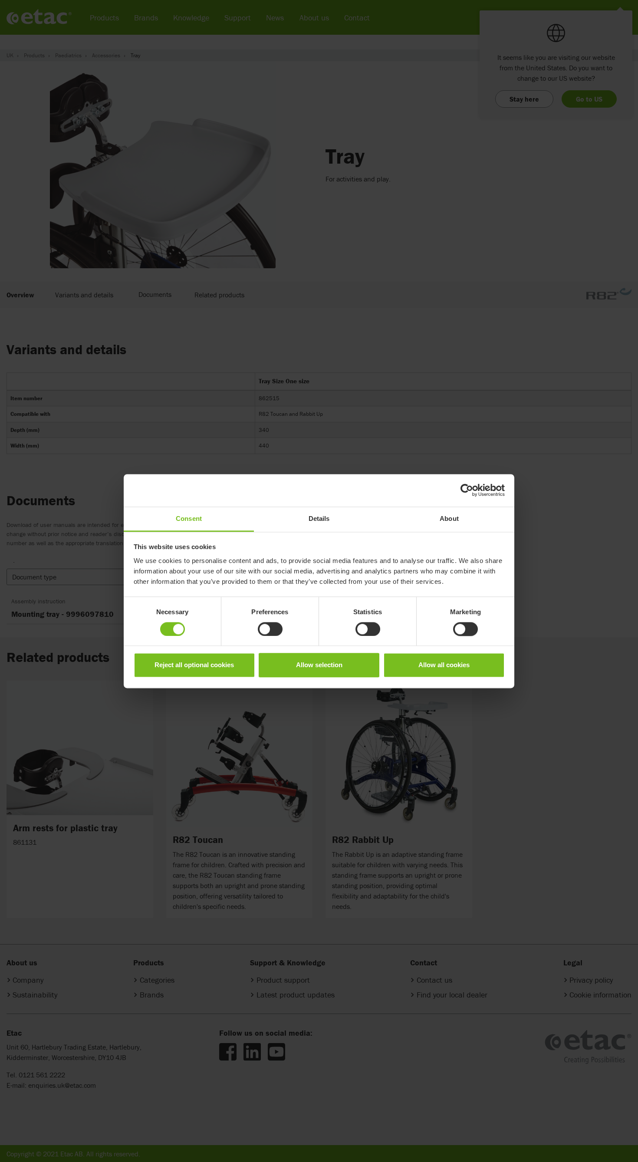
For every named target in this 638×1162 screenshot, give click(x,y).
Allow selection (319, 665)
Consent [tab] (189, 518)
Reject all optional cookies (194, 665)
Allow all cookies (444, 665)
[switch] (270, 629)
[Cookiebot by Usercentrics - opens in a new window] (467, 490)
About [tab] (449, 518)
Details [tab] (319, 518)
